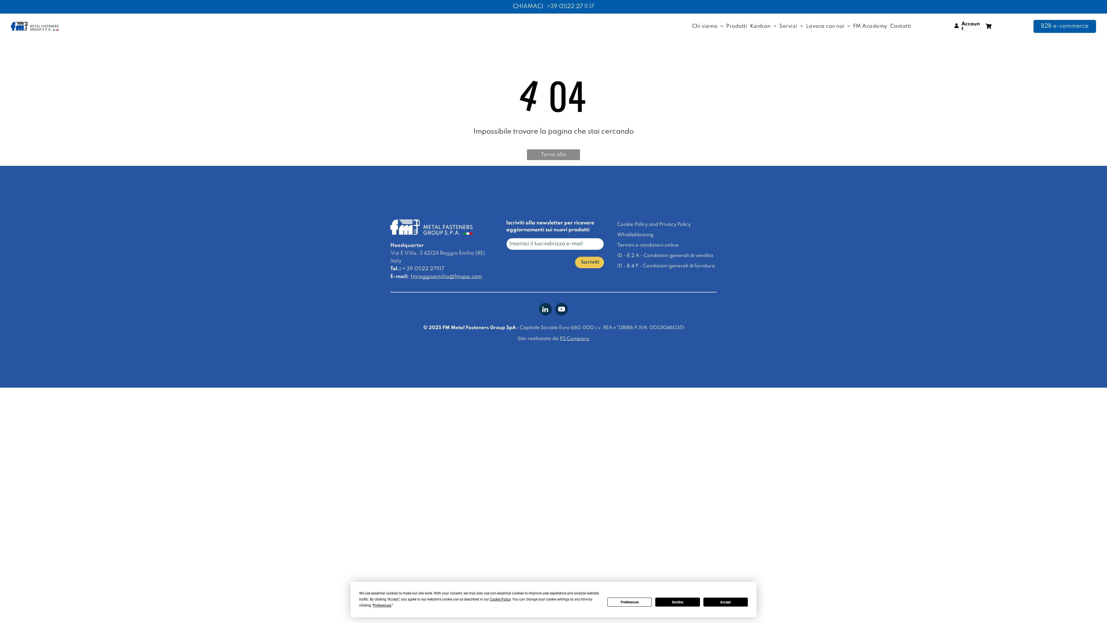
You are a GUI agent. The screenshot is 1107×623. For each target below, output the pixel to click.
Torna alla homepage (553, 156)
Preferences (630, 602)
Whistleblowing (635, 234)
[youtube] (561, 310)
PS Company (575, 338)
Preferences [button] (382, 605)
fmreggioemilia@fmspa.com (446, 276)
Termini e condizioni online (648, 245)
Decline (677, 602)
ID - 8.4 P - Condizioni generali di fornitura (666, 266)
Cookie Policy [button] (500, 599)
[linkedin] (545, 310)
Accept (725, 602)
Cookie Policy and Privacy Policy (654, 224)
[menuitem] (708, 26)
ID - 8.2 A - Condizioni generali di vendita (665, 255)
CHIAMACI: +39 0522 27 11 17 (553, 7)
